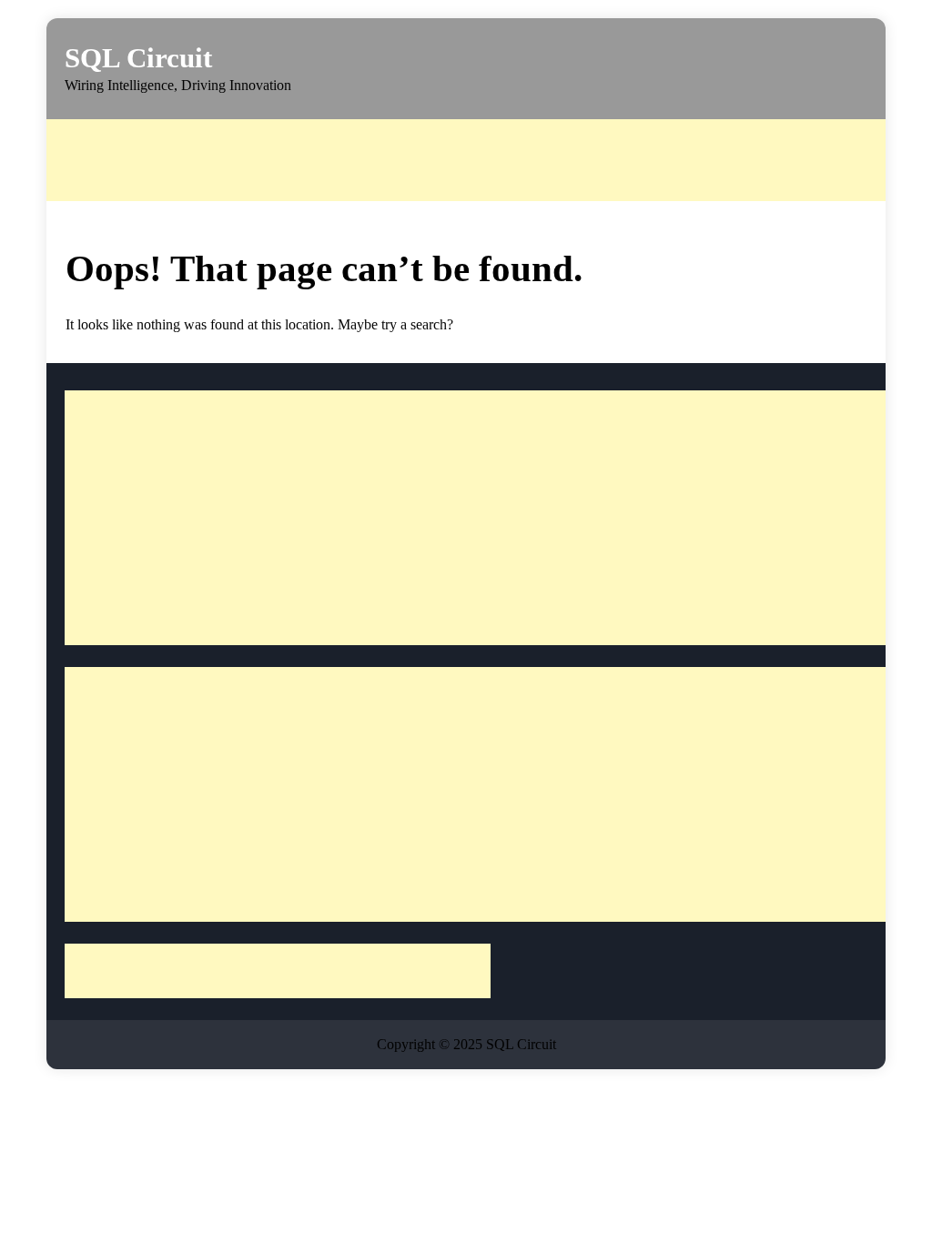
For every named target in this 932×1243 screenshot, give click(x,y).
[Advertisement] (487, 160)
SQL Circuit (138, 58)
